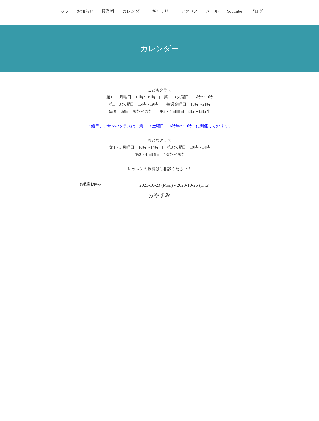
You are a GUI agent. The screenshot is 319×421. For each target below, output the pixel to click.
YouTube (234, 11)
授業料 (108, 11)
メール (212, 11)
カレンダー (133, 11)
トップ (62, 11)
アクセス (189, 11)
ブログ (256, 11)
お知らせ (85, 11)
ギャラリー (162, 11)
